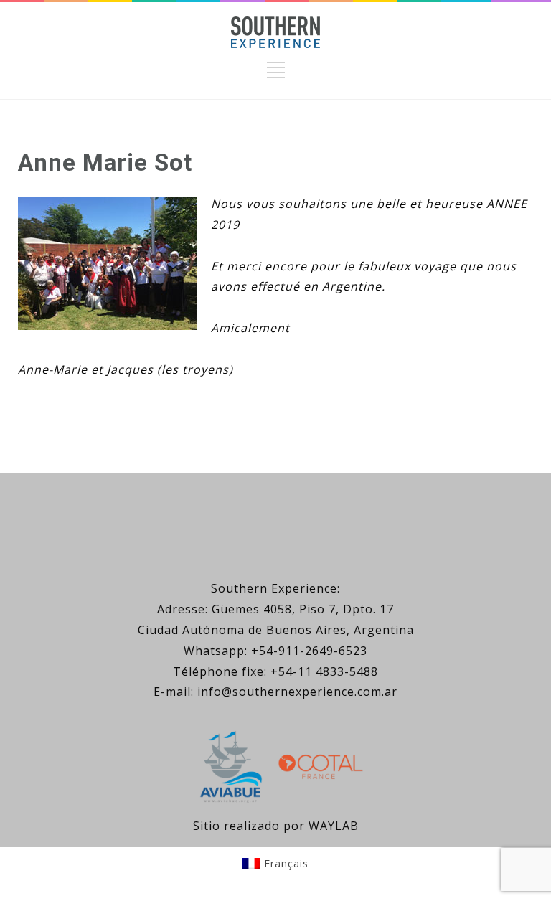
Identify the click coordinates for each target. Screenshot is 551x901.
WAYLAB (334, 826)
